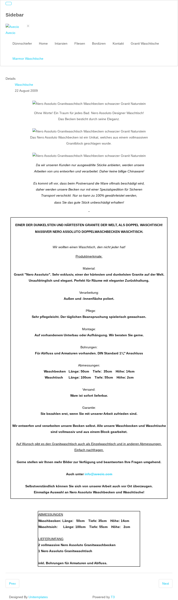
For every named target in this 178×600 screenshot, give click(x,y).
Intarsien (61, 43)
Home (43, 43)
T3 (113, 597)
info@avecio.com (98, 474)
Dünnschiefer (22, 43)
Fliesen (79, 43)
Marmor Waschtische (28, 58)
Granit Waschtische (145, 43)
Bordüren (99, 43)
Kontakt (118, 43)
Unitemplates (38, 597)
